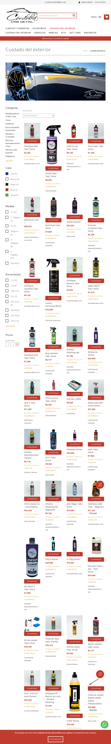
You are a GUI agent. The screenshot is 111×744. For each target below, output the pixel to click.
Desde (7, 340)
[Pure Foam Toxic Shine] (96, 131)
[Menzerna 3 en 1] (32, 205)
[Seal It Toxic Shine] (32, 387)
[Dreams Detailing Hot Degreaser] (53, 489)
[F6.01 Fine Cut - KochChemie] (32, 678)
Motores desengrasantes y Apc (12, 143)
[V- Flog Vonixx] (75, 544)
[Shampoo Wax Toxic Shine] (32, 131)
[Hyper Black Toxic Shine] (96, 268)
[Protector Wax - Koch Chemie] (53, 623)
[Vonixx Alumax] (75, 206)
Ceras (8, 120)
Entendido (55, 739)
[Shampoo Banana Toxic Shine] (75, 265)
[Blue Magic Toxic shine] (75, 489)
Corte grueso (29, 521)
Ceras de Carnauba (53, 320)
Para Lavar (71, 236)
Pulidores (9, 123)
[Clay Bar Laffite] (75, 385)
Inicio (85, 51)
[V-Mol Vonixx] (75, 695)
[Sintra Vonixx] (53, 544)
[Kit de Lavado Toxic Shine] (32, 623)
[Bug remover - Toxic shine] (53, 335)
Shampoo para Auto (32, 164)
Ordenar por (27, 111)
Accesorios (39, 28)
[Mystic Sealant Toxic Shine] (96, 626)
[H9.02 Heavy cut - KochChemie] (32, 489)
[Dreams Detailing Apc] (75, 334)
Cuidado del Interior (18, 33)
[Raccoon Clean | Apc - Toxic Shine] (96, 546)
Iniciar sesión (100, 2)
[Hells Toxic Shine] (96, 435)
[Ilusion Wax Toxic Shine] (53, 144)
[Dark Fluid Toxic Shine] (53, 207)
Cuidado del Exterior (62, 28)
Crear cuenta (86, 2)
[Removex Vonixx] (75, 435)
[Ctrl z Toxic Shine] (53, 439)
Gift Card (75, 33)
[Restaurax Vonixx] (96, 335)
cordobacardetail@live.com (55, 2)
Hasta (12, 340)
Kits (63, 33)
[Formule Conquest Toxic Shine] (96, 207)
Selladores (10, 156)
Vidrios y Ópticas (30, 472)
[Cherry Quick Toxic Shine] (53, 385)
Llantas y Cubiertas (17, 28)
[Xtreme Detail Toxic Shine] (75, 627)
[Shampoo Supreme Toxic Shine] (32, 268)
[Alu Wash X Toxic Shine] (32, 561)
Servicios (40, 33)
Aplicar (17, 344)
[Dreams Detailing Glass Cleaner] (32, 437)
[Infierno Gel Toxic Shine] (75, 131)
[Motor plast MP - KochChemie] (96, 387)
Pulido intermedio (31, 711)
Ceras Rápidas (50, 191)
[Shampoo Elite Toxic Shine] (32, 337)
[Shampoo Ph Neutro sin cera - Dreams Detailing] (53, 678)
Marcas (53, 33)
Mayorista (90, 33)
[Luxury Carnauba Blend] (53, 276)
